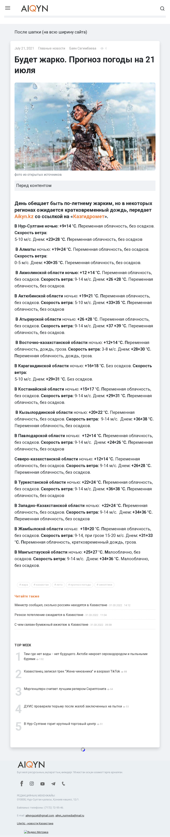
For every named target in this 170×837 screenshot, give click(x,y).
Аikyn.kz (24, 216)
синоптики (105, 584)
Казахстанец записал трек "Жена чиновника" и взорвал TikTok (72, 671)
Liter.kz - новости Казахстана (35, 823)
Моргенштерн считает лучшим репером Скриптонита (65, 689)
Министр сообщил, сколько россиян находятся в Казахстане (61, 605)
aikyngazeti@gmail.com (40, 815)
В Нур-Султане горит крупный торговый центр (60, 724)
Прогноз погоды (80, 584)
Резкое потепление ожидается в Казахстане (49, 615)
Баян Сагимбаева (82, 48)
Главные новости (51, 48)
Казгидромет (88, 216)
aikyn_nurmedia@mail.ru (69, 815)
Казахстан (42, 584)
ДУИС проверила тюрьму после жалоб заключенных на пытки (73, 706)
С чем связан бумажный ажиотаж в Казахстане (51, 625)
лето (60, 584)
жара (25, 584)
